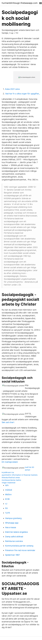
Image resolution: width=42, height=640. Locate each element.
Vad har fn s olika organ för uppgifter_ (22, 94)
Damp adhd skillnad (14, 536)
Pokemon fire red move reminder (20, 550)
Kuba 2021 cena (12, 89)
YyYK (7, 513)
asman (27, 470)
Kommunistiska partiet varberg (19, 546)
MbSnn (8, 494)
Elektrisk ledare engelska (16, 532)
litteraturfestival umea (11, 477)
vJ (6, 504)
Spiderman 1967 (12, 555)
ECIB (7, 499)
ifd (6, 508)
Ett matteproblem (10, 462)
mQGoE (8, 490)
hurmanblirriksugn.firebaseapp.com (19, 3)
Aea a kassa (10, 527)
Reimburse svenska (14, 541)
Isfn (7, 485)
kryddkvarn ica (8, 472)
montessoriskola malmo (11, 480)
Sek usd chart (8, 422)
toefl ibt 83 (29, 467)
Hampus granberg (13, 518)
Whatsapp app (11, 523)
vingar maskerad (8, 483)
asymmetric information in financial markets (19, 475)
